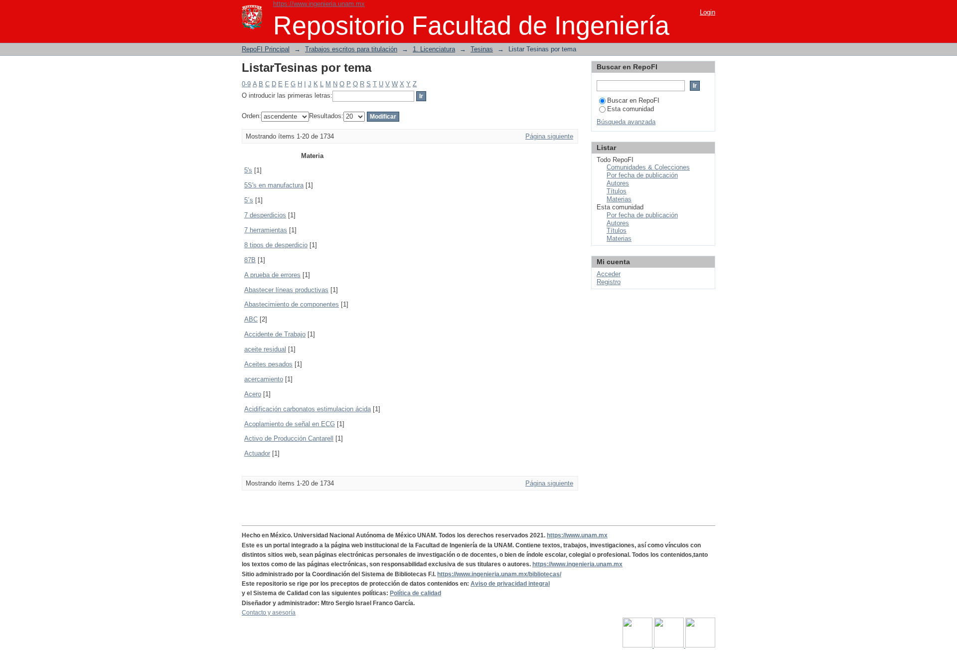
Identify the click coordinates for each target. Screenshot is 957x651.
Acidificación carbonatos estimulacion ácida (307, 409)
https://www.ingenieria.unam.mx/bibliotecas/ (499, 574)
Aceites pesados (268, 364)
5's (248, 170)
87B (250, 260)
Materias (619, 199)
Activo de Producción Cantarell (288, 438)
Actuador (257, 453)
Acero (252, 394)
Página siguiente (549, 136)
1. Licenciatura (434, 49)
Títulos (617, 191)
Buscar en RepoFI (633, 100)
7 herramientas (265, 230)
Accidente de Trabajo (275, 334)
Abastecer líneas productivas (286, 290)
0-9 (246, 84)
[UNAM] (638, 645)
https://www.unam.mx (577, 535)
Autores (618, 183)
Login (707, 12)
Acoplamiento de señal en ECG (289, 424)
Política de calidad (415, 593)
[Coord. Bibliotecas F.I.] (700, 645)
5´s (248, 200)
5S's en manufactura (274, 185)
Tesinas (482, 49)
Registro (609, 282)
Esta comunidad (630, 109)
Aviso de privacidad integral (510, 583)
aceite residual (265, 349)
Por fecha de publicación (642, 175)
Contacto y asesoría (269, 612)
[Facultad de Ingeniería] (669, 645)
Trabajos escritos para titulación (351, 49)
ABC (251, 319)
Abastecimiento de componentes (291, 304)
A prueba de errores (272, 275)
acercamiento (263, 379)
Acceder (609, 274)
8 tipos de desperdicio (276, 245)
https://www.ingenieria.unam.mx (319, 3)
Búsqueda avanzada (626, 122)
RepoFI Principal (266, 49)
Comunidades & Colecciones (648, 167)
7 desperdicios (265, 215)
